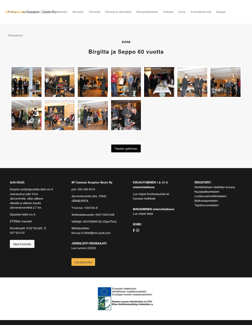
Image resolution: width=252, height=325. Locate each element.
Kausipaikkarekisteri (207, 191)
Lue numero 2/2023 (83, 248)
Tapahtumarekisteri (207, 205)
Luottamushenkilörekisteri (210, 196)
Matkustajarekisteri (206, 201)
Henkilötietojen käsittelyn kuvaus (215, 187)
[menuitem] (12, 12)
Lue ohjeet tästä (143, 213)
